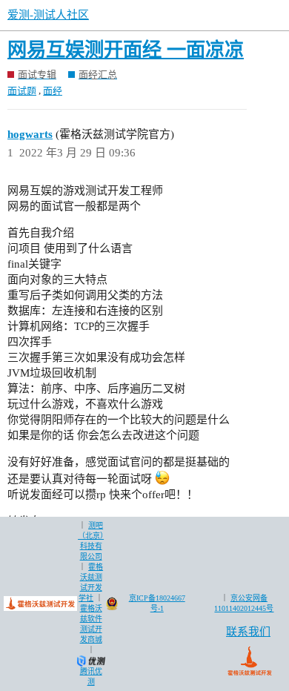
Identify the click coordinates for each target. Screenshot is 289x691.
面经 (52, 90)
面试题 (21, 90)
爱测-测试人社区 (48, 15)
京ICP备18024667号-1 (157, 603)
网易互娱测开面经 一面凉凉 (125, 50)
